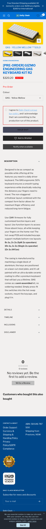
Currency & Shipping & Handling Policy (10, 434)
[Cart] (42, 15)
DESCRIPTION (10, 161)
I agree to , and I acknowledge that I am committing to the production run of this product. (24, 115)
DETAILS (8, 310)
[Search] (9, 15)
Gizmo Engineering (11, 60)
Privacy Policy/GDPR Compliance (9, 445)
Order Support (10, 427)
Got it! (23, 525)
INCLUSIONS (9, 325)
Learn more (32, 521)
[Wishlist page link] (38, 15)
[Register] (39, 501)
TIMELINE (8, 317)
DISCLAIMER (10, 332)
